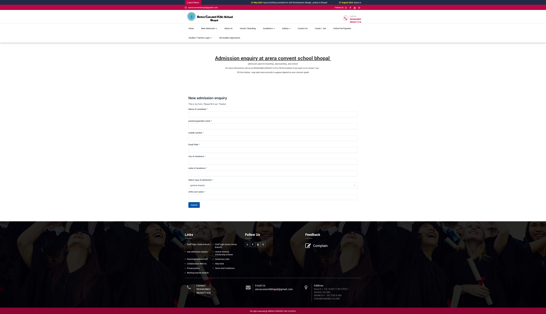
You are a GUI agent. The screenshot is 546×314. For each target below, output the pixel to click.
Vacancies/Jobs (222, 259)
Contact (200, 285)
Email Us (260, 285)
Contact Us (303, 28)
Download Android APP (197, 259)
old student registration (229, 37)
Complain (320, 245)
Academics (268, 28)
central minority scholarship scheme (224, 253)
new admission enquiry (197, 251)
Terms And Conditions (225, 268)
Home (191, 28)
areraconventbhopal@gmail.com (203, 7)
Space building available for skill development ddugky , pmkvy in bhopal (273, 2)
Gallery (285, 28)
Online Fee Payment (342, 28)
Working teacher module (198, 272)
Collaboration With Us (197, 263)
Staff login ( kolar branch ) (198, 244)
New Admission (208, 28)
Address (318, 285)
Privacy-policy (193, 268)
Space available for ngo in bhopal (345, 2)
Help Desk (219, 263)
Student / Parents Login (199, 37)
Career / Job (320, 28)
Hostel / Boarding (248, 28)
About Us (228, 28)
